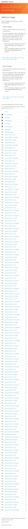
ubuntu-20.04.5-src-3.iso (10, 473)
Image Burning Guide (8, 108)
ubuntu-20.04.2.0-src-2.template (12, 314)
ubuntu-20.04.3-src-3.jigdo (11, 374)
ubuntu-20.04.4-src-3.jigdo (11, 426)
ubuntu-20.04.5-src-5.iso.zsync (12, 502)
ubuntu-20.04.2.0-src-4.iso (11, 330)
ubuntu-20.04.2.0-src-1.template (12, 301)
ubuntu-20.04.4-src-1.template (12, 405)
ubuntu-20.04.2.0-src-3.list (11, 325)
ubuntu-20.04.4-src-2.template (12, 418)
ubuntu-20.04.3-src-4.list (10, 390)
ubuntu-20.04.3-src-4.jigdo (11, 387)
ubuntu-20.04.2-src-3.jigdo (11, 270)
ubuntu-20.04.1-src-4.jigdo (11, 231)
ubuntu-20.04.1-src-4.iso (10, 225)
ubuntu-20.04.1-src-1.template (12, 197)
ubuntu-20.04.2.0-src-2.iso (11, 304)
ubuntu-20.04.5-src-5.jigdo (11, 504)
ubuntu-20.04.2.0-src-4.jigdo (11, 335)
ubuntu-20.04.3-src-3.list (10, 377)
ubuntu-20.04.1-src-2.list (10, 207)
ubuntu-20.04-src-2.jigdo (10, 153)
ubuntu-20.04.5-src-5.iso (10, 499)
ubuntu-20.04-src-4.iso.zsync (11, 176)
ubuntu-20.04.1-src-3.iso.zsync (12, 215)
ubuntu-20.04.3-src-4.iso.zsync (12, 384)
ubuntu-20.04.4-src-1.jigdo (11, 400)
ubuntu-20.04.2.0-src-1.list (11, 298)
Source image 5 (13, 59)
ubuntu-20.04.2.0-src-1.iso (11, 291)
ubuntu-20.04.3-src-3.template (12, 379)
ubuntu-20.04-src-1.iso (10, 134)
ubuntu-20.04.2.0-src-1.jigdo (11, 296)
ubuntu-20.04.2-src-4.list (10, 285)
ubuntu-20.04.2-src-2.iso (10, 252)
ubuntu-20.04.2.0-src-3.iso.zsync (12, 319)
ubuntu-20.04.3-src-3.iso (10, 369)
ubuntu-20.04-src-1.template (11, 145)
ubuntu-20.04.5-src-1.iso (10, 447)
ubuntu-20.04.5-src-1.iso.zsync (12, 450)
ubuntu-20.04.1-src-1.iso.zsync (12, 189)
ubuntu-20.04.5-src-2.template (12, 470)
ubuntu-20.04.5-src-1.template (12, 457)
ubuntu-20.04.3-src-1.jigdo (11, 348)
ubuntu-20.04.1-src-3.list (10, 220)
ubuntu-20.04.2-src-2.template (12, 262)
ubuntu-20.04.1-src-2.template (12, 210)
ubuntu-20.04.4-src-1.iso (10, 395)
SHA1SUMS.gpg (8, 126)
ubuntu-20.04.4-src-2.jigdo (11, 413)
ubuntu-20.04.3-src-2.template (12, 366)
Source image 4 (6, 59)
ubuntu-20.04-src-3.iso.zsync (11, 163)
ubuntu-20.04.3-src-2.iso (10, 356)
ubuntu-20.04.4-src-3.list (10, 429)
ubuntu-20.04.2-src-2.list (10, 259)
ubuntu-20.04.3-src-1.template (12, 353)
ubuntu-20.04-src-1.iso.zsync (11, 137)
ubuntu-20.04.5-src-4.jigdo (11, 491)
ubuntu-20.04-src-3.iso (10, 160)
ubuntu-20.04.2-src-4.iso (10, 278)
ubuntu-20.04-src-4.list (10, 181)
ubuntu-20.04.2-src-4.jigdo (11, 283)
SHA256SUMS (8, 129)
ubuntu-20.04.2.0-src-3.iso (11, 317)
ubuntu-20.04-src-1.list (10, 142)
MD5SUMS (7, 117)
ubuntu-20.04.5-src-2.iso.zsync (12, 463)
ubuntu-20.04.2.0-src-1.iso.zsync (12, 293)
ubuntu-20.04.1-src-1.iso (10, 186)
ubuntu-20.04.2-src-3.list (10, 272)
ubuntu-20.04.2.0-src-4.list (11, 338)
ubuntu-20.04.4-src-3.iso (10, 421)
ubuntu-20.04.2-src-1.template (12, 249)
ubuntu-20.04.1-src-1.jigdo (11, 192)
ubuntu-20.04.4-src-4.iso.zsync (12, 437)
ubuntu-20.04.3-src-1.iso (10, 343)
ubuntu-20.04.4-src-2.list (10, 416)
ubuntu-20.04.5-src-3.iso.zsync (12, 476)
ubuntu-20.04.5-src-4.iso (10, 486)
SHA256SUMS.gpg (9, 132)
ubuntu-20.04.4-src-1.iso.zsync (12, 397)
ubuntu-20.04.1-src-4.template (12, 236)
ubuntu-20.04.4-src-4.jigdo (11, 439)
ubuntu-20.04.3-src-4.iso (10, 382)
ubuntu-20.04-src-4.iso (10, 173)
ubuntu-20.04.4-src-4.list (10, 442)
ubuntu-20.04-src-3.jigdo (10, 166)
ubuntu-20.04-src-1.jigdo (10, 140)
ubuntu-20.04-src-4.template (11, 184)
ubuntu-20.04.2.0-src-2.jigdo (11, 309)
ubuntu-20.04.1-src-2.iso (10, 199)
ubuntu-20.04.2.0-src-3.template (12, 327)
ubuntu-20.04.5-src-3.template (12, 483)
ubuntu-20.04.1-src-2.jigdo (11, 205)
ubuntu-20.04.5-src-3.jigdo (11, 478)
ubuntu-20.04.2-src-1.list (10, 246)
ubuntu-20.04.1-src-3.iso (10, 212)
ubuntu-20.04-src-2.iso (10, 147)
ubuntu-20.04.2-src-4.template (12, 288)
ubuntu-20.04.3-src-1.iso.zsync (12, 345)
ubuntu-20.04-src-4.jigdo (10, 179)
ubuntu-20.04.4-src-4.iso (10, 434)
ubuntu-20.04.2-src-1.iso (10, 239)
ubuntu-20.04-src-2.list (10, 155)
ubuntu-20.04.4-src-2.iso (10, 408)
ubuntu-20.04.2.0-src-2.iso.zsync (12, 306)
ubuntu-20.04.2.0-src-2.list (11, 311)
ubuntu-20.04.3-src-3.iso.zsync (12, 371)
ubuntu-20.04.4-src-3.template (12, 431)
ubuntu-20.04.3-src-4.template (12, 392)
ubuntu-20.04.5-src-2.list (10, 468)
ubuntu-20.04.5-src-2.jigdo (11, 465)
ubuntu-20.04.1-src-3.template (12, 223)
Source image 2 (13, 57)
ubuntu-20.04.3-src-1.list (10, 351)
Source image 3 (20, 57)
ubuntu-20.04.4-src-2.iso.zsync (12, 410)
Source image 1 (6, 57)
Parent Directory (8, 114)
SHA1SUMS (7, 123)
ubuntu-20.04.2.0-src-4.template (12, 340)
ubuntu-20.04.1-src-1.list (10, 194)
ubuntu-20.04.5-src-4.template (12, 496)
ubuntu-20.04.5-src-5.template (12, 510)
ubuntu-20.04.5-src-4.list (10, 494)
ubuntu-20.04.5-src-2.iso (10, 460)
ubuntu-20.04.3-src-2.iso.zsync (12, 358)
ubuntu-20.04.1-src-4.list (10, 233)
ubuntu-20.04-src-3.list (10, 168)
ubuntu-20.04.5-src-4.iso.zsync (12, 489)
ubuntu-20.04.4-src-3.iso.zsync (12, 424)
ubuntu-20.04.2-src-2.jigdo (11, 257)
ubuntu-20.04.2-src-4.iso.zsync (12, 280)
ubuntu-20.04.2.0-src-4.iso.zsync (12, 332)
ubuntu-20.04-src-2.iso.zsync (11, 150)
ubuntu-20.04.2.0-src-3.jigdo (11, 322)
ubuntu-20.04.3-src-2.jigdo (11, 361)
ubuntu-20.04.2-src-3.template (12, 275)
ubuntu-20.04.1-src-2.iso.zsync (12, 202)
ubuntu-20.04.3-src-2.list (10, 364)
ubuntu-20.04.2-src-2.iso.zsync (12, 254)
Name (6, 111)
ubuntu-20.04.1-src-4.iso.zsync (12, 228)
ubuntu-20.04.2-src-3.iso (10, 265)
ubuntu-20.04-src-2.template (11, 158)
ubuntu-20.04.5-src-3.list (10, 481)
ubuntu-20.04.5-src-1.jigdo (11, 452)
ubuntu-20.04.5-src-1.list (10, 455)
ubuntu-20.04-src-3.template (11, 171)
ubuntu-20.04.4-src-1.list (10, 403)
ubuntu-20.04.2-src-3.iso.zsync (12, 267)
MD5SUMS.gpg (8, 120)
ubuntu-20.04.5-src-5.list (10, 507)
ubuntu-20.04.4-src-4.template (12, 444)
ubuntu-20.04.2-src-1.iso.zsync (12, 241)
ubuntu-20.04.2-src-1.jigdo (11, 244)
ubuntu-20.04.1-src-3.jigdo (11, 218)
